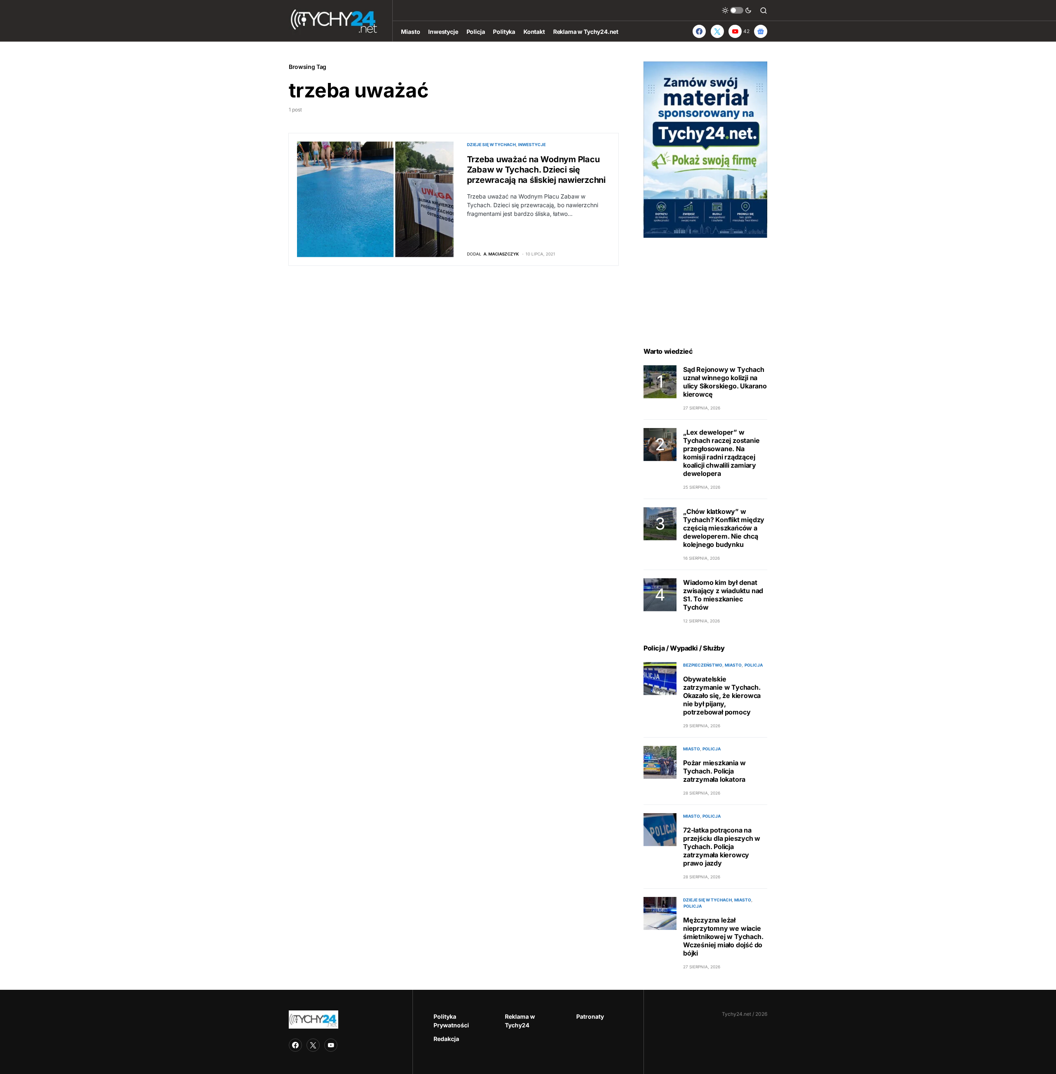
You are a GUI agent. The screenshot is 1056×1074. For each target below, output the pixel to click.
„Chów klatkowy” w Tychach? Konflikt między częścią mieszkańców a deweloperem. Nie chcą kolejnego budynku (723, 528)
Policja (754, 664)
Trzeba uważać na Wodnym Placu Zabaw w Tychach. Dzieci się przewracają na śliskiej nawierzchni (536, 169)
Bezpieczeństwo (702, 664)
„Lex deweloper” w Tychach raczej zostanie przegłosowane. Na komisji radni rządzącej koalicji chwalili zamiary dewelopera (721, 453)
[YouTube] (330, 1045)
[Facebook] (699, 31)
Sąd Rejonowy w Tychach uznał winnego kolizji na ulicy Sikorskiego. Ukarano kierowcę (725, 381)
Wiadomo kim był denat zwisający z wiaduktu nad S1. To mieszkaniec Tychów (723, 594)
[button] (737, 10)
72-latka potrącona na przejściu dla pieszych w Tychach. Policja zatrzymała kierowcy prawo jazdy (721, 846)
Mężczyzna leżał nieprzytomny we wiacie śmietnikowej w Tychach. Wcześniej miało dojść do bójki (723, 936)
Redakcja (446, 1038)
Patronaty (590, 1016)
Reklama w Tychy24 (520, 1021)
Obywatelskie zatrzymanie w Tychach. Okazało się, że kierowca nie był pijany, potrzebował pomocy (722, 695)
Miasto (733, 664)
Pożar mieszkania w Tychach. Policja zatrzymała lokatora (714, 771)
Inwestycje (532, 144)
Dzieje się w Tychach (491, 144)
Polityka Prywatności (451, 1021)
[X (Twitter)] (717, 31)
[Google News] (760, 31)
